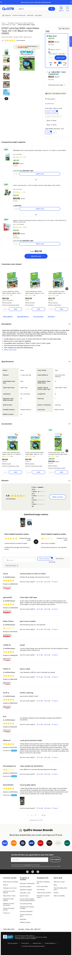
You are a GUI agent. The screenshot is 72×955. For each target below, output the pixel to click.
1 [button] (28, 815)
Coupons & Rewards (19, 15)
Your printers (41, 889)
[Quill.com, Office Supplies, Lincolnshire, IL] (8, 937)
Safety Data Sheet (10, 350)
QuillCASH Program (26, 889)
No (47, 581)
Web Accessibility (59, 895)
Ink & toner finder (42, 886)
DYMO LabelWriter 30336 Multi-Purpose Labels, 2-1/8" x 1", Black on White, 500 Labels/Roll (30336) (11, 292)
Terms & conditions (13, 943)
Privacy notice (25, 943)
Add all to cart (36, 256)
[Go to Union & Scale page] (58, 843)
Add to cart (60, 58)
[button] (71, 2)
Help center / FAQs (9, 895)
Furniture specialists (26, 911)
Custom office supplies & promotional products (27, 899)
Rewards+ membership (27, 883)
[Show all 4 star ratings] (41, 491)
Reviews (51, 317)
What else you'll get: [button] (55, 85)
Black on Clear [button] (51, 112)
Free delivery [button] (30, 305)
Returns (5, 885)
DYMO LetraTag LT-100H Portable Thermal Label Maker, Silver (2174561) (58, 453)
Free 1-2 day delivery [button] (55, 305)
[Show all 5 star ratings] (41, 487)
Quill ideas (23, 919)
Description (8, 317)
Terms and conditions (26, 864)
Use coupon (55, 859)
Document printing (26, 903)
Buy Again (38, 15)
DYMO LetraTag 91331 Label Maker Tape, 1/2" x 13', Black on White (12, 453)
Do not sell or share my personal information (33, 946)
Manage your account (10, 888)
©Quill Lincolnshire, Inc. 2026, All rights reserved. (27, 937)
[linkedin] (32, 871)
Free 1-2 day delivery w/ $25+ (57, 93)
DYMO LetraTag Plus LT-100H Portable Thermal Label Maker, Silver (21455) (36, 185)
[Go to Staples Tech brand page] (49, 843)
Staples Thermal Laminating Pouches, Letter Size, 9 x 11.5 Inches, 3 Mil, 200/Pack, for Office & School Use (39, 221)
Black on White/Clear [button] (53, 116)
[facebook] (37, 871)
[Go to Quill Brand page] (4, 843)
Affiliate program (25, 922)
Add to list (50, 103)
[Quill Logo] (8, 9)
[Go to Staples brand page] (40, 843)
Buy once (53, 36)
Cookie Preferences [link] (50, 943)
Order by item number (44, 892)
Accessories (38, 317)
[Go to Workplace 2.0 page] (67, 843)
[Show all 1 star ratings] (41, 504)
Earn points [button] (64, 28)
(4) (33, 502)
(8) (33, 506)
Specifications (23, 317)
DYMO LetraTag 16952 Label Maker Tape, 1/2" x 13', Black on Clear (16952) (39, 150)
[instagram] (27, 871)
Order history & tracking (10, 881)
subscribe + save (25, 892)
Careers (56, 892)
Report (56, 581)
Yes (40, 581)
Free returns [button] (51, 99)
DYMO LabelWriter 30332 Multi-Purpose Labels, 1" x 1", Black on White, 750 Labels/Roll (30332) (57, 292)
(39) (33, 493)
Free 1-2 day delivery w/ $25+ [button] (11, 305)
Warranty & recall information (8, 904)
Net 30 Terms (24, 896)
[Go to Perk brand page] (31, 843)
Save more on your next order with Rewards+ (19, 2)
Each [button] (48, 132)
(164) (33, 489)
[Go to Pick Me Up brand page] (22, 843)
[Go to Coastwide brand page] (13, 843)
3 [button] (54, 132)
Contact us (6, 913)
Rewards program (25, 886)
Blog (55, 885)
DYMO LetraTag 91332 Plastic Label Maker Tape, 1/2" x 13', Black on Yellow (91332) (34, 453)
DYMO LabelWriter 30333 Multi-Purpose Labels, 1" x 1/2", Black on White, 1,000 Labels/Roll (34, 292)
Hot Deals (30, 15)
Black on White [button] (51, 120)
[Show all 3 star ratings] (41, 495)
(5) (32, 498)
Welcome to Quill (59, 881)
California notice (37, 943)
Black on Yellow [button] (52, 124)
